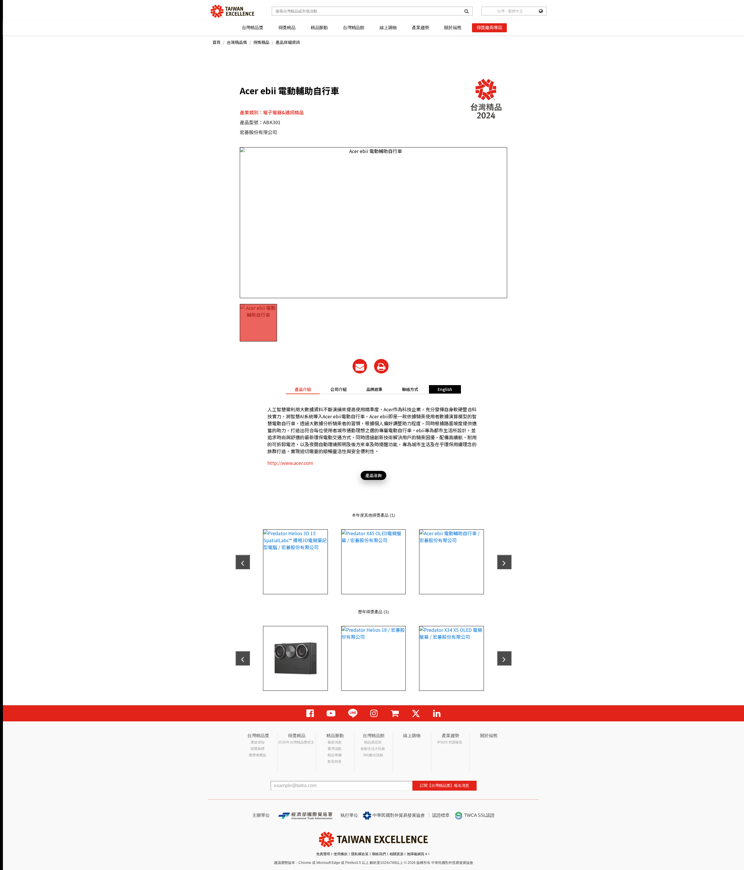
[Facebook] (310, 713)
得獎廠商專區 (489, 27)
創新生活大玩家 (373, 748)
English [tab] (445, 389)
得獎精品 (287, 27)
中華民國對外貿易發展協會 (398, 815)
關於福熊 (452, 27)
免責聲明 (323, 854)
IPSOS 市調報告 (449, 742)
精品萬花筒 (373, 742)
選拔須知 (257, 742)
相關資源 (396, 854)
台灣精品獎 (252, 27)
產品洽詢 (373, 475)
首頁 (216, 42)
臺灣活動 (334, 748)
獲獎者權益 (257, 755)
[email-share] (360, 366)
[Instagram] (374, 713)
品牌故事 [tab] (374, 389)
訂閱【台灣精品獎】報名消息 (444, 785)
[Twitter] (416, 713)
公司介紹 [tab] (338, 389)
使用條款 (341, 854)
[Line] (352, 713)
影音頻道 (334, 761)
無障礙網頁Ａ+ (418, 854)
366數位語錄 (373, 755)
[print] (381, 366)
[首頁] (232, 11)
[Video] (331, 713)
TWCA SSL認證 (479, 815)
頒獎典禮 (257, 748)
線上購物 (388, 27)
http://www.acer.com (290, 462)
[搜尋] (466, 11)
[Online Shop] (395, 713)
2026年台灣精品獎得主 (296, 742)
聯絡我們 (379, 854)
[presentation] (242, 562)
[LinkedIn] (437, 713)
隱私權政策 (360, 854)
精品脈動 (319, 27)
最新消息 (334, 742)
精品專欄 (334, 755)
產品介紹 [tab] (303, 389)
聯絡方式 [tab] (410, 389)
